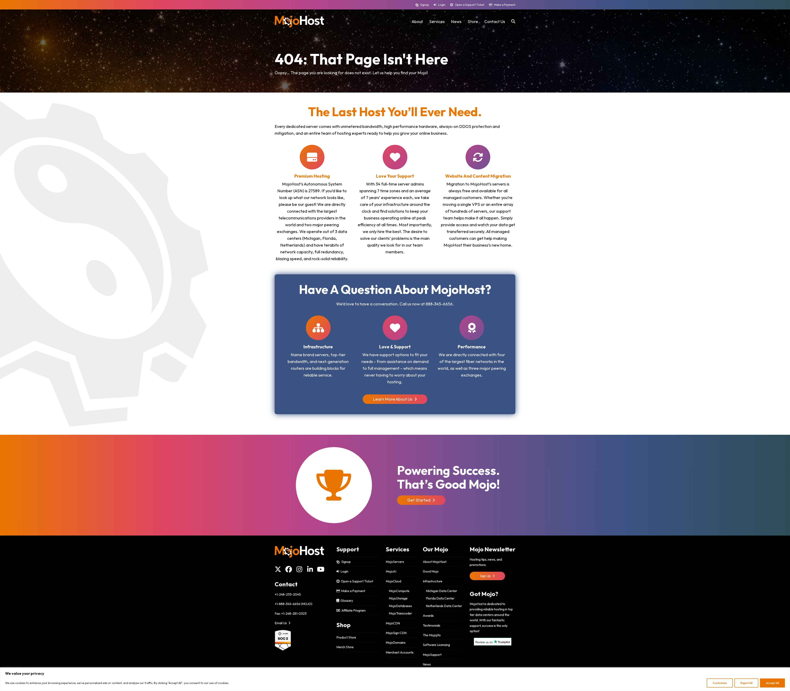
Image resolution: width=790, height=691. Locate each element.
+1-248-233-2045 (288, 594)
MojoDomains (395, 642)
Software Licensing (436, 645)
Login (441, 5)
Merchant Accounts (400, 652)
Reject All (746, 683)
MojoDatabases (400, 606)
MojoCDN (393, 623)
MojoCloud (393, 581)
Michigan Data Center (441, 591)
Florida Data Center (440, 598)
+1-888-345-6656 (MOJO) (293, 604)
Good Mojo (431, 571)
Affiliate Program (353, 610)
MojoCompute (399, 591)
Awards (428, 615)
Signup (424, 5)
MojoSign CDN (396, 633)
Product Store (346, 637)
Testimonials (431, 625)
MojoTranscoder (400, 613)
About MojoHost (434, 562)
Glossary (346, 600)
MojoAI (391, 571)
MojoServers (395, 562)
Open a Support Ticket (469, 5)
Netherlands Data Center (444, 606)
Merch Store (345, 647)
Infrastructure (432, 581)
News (427, 664)
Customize (720, 683)
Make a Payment (504, 5)
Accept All (772, 683)
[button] (513, 21)
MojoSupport (432, 655)
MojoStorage (398, 598)
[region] (395, 679)
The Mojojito (432, 635)
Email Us (281, 623)
